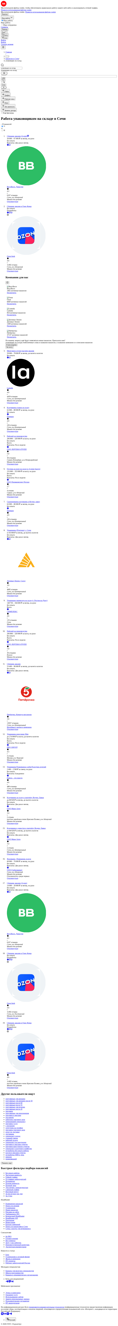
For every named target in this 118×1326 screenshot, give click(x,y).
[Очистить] (4, 73)
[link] (5, 34)
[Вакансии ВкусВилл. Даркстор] (61, 166)
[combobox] (11, 68)
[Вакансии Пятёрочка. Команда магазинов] (61, 694)
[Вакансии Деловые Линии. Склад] (61, 560)
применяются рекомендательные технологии (46, 1307)
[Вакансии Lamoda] (61, 373)
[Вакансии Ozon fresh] (61, 235)
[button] (3, 40)
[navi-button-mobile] (3, 47)
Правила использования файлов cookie (40, 12)
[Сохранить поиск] (3, 79)
